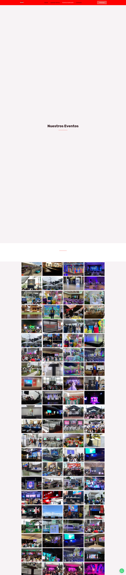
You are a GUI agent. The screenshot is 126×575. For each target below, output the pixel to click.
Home (46, 2)
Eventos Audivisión (68, 2)
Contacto (79, 2)
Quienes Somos (55, 2)
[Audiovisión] (21, 2)
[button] (122, 571)
